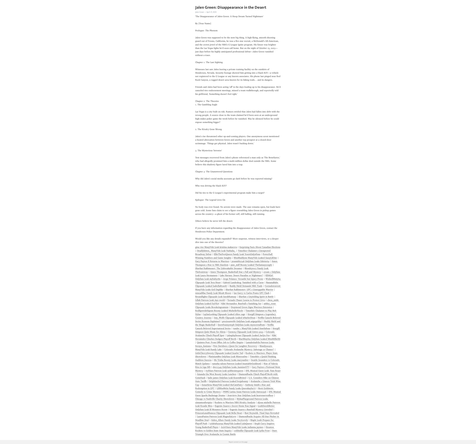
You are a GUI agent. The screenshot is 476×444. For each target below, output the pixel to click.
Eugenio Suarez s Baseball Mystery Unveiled (251, 409)
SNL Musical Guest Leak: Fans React (263, 370)
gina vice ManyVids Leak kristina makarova (216, 247)
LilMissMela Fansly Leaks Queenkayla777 (236, 388)
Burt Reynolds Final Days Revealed (262, 413)
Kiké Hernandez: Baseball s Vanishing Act (241, 303)
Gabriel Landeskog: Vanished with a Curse (243, 282)
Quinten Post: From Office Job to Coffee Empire (220, 342)
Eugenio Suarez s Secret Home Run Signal (235, 406)
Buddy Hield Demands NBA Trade (246, 286)
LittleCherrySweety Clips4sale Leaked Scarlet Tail (219, 353)
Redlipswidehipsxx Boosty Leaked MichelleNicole (219, 310)
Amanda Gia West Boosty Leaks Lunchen (216, 374)
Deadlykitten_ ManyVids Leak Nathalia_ (216, 250)
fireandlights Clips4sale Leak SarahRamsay (215, 296)
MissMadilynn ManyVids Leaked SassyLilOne (255, 257)
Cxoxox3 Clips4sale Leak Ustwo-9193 (245, 331)
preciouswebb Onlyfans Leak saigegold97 (242, 321)
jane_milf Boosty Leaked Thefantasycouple (251, 264)
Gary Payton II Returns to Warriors (212, 261)
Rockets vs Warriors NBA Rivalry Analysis (235, 402)
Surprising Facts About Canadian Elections (259, 247)
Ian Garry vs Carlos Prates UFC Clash (251, 293)
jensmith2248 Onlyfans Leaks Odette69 (250, 261)
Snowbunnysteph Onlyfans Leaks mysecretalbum (241, 324)
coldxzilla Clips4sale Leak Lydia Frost (252, 430)
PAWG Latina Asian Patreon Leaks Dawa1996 (244, 391)
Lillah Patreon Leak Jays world (210, 300)
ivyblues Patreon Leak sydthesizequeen (224, 370)
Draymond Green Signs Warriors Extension (251, 307)
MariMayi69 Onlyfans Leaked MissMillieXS (259, 339)
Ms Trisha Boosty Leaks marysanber (231, 360)
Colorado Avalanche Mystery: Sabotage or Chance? (249, 349)
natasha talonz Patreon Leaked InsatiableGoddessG (236, 363)
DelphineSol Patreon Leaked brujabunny (228, 381)
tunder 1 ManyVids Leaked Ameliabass (251, 328)
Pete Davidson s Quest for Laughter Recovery (235, 346)
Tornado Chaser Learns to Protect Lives (246, 300)
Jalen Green (199, 12)
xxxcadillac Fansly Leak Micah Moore (213, 293)
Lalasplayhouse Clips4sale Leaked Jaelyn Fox (248, 335)
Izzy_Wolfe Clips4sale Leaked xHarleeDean (234, 317)
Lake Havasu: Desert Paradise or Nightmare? (241, 275)
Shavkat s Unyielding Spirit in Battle (256, 296)
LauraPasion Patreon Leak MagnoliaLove (216, 416)
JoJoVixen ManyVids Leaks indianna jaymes (242, 427)
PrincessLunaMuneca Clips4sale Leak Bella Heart (218, 413)
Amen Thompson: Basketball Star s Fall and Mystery (235, 272)
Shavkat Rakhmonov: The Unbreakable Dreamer (218, 268)
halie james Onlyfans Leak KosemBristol (227, 377)
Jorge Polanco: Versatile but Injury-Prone (243, 279)
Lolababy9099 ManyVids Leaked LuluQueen (230, 423)
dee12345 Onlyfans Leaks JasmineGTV (231, 367)
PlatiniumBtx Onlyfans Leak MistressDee (228, 356)
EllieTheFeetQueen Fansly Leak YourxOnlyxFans (237, 254)
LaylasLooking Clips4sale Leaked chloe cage (224, 314)
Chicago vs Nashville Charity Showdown (214, 398)
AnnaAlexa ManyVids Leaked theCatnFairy (222, 384)
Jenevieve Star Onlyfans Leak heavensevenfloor (250, 395)
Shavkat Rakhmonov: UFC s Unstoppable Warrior (249, 289)
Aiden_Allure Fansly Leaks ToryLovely (229, 420)
